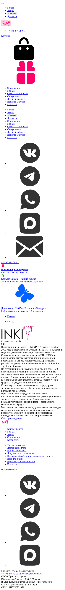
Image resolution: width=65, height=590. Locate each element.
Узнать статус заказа (17, 445)
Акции (10, 10)
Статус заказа (14, 96)
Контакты (12, 104)
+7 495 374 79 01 (9, 573)
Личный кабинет (16, 99)
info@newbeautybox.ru (30, 573)
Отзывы (12, 13)
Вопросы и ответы (16, 450)
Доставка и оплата (16, 447)
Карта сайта (13, 440)
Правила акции (15, 458)
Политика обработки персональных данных (30, 456)
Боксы (10, 7)
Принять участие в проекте (21, 461)
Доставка (12, 16)
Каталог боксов (15, 429)
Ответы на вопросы (17, 93)
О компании (13, 88)
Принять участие (16, 101)
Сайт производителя (11, 418)
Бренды (11, 90)
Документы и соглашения (20, 453)
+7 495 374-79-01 (16, 30)
